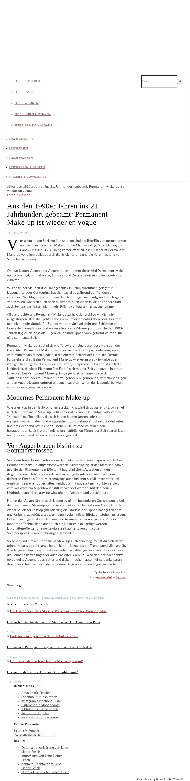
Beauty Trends (54, 598)
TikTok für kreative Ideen (39, 709)
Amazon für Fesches (36, 693)
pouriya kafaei (104, 577)
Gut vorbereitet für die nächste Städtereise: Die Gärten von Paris (53, 622)
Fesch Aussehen (27, 81)
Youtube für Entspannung (39, 717)
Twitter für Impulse (35, 713)
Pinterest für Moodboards (40, 705)
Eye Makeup (69, 598)
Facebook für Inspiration (39, 697)
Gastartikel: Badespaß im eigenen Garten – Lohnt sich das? (49, 647)
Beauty (27, 598)
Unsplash (121, 577)
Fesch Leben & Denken (32, 114)
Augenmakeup (15, 598)
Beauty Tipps (38, 598)
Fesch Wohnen (26, 103)
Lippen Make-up (85, 598)
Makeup (99, 598)
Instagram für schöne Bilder (41, 701)
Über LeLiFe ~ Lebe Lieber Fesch (45, 772)
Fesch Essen (24, 92)
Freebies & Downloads (33, 125)
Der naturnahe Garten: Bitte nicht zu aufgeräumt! (42, 672)
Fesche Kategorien (27, 730)
